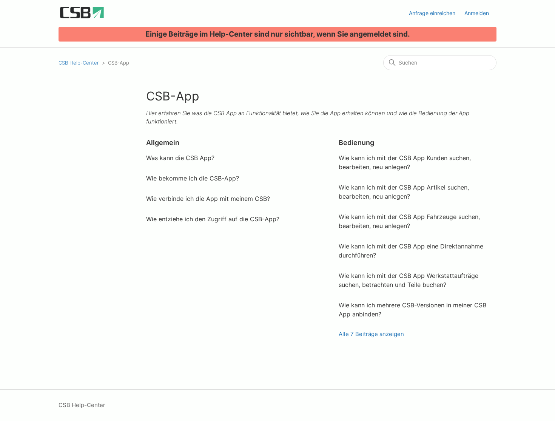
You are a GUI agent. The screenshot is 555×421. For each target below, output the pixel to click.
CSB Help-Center (79, 63)
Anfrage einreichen (432, 13)
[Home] (82, 17)
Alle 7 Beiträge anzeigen (371, 334)
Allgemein (162, 143)
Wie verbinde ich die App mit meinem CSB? (208, 198)
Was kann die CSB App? (180, 158)
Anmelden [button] (476, 13)
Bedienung (356, 143)
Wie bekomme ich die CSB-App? (192, 178)
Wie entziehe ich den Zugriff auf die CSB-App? (212, 219)
